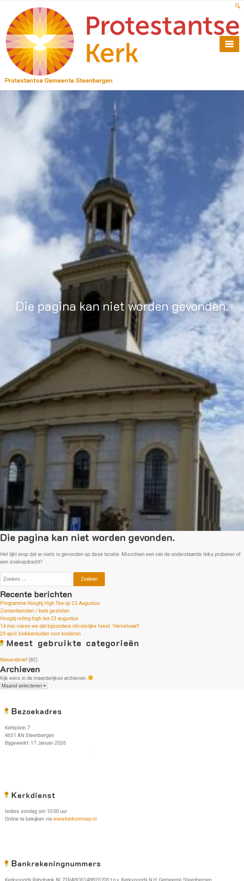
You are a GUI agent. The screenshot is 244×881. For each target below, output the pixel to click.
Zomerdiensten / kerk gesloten (34, 611)
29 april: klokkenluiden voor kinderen (40, 634)
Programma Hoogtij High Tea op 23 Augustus (50, 603)
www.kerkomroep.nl (75, 819)
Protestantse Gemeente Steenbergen (58, 80)
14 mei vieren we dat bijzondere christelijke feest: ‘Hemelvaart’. (70, 626)
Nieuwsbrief (13, 660)
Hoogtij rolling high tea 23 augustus (39, 618)
